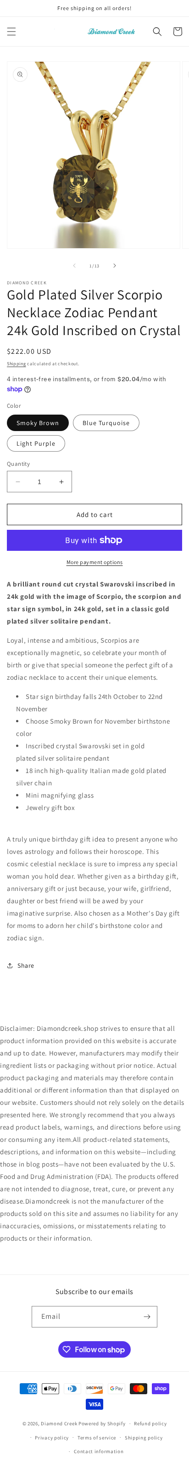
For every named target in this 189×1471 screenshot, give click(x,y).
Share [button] (25, 965)
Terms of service (97, 1437)
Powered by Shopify (102, 1423)
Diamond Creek (59, 1423)
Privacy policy (52, 1437)
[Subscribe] (147, 1316)
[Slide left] (74, 266)
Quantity (18, 464)
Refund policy (150, 1423)
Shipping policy (144, 1437)
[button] (11, 31)
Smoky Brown (38, 423)
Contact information (98, 1451)
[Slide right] (115, 266)
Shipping (16, 364)
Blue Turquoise (106, 423)
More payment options (95, 562)
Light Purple (36, 443)
